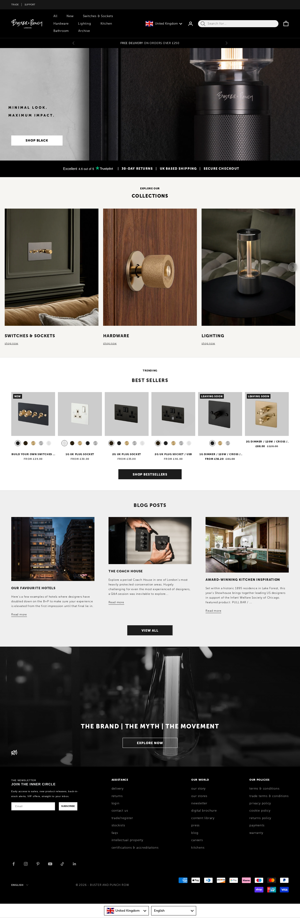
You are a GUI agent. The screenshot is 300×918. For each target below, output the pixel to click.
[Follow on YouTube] (50, 864)
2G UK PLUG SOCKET (126, 454)
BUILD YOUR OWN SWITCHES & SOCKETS (33, 454)
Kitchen (106, 23)
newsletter (199, 803)
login (116, 803)
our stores (199, 796)
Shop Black (37, 140)
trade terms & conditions (269, 796)
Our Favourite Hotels (33, 588)
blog (194, 833)
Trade (15, 4)
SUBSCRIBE (68, 806)
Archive (84, 31)
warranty (256, 833)
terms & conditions (264, 788)
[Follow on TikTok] (62, 864)
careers (197, 840)
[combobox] (126, 910)
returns (117, 796)
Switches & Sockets (98, 16)
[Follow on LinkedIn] (74, 864)
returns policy (260, 818)
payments (256, 825)
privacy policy (260, 803)
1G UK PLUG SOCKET (80, 454)
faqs (115, 833)
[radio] (17, 443)
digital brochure (204, 810)
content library (202, 818)
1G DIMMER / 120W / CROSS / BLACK (220, 454)
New (70, 16)
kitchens (197, 847)
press (195, 825)
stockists (118, 825)
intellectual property (127, 840)
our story (198, 788)
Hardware (61, 23)
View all (150, 630)
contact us (120, 810)
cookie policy (259, 810)
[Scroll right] (293, 267)
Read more (19, 614)
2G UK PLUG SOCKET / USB (173, 454)
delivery (118, 788)
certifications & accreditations (135, 847)
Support (30, 4)
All (55, 16)
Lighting (84, 23)
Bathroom (61, 31)
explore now (150, 743)
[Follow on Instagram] (25, 864)
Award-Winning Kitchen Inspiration (243, 579)
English (17, 885)
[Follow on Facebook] (13, 864)
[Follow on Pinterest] (38, 864)
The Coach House (126, 571)
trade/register (122, 818)
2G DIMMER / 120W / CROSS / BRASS (267, 441)
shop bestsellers (150, 474)
